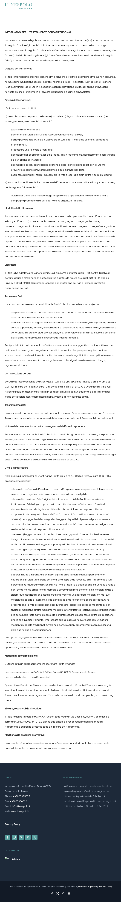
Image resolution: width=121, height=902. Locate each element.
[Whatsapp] (21, 837)
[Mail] (28, 837)
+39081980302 (18, 801)
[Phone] (34, 837)
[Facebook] (7, 837)
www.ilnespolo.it (80, 55)
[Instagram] (14, 837)
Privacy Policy (12, 824)
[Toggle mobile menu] (114, 10)
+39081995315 (21, 796)
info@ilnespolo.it (41, 677)
